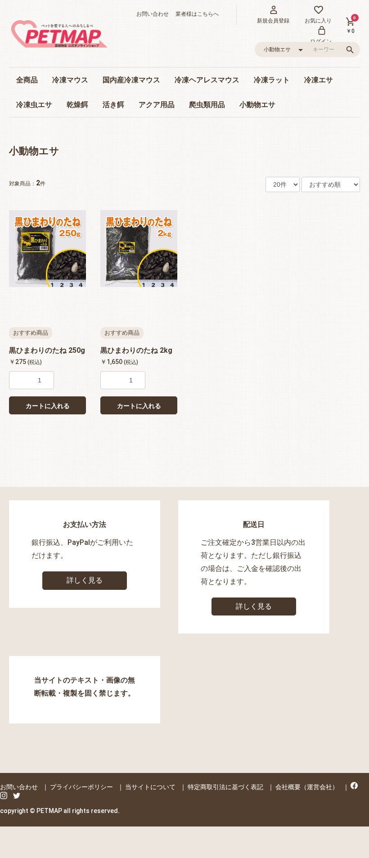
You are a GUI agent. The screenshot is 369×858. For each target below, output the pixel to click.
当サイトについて (150, 787)
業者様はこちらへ (194, 14)
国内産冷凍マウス (131, 80)
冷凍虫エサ (34, 104)
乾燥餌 (77, 104)
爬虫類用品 (207, 104)
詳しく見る (85, 580)
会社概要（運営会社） (306, 787)
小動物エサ (257, 104)
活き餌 (113, 104)
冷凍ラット (272, 80)
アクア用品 (157, 104)
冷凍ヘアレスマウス (207, 80)
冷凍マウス (70, 80)
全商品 (27, 80)
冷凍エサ (318, 80)
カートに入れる (48, 405)
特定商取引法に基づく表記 (225, 787)
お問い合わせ (152, 14)
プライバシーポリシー (81, 787)
